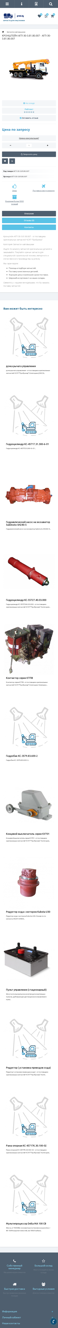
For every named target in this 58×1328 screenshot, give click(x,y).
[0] (39, 17)
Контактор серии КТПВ (19, 678)
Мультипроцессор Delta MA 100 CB (26, 1223)
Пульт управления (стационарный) (26, 989)
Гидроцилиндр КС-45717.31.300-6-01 (27, 444)
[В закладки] (5, 161)
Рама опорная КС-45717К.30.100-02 (26, 1145)
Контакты (29, 227)
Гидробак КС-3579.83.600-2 (22, 755)
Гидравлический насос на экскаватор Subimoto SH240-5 (28, 523)
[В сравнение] (12, 161)
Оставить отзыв (30, 118)
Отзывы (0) (29, 220)
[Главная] (3, 32)
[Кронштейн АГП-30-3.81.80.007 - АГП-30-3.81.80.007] (29, 70)
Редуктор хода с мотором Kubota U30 (28, 911)
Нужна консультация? (29, 138)
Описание (29, 213)
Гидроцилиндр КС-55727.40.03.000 (26, 600)
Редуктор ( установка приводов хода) (28, 1067)
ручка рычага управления (21, 366)
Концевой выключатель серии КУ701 (27, 833)
